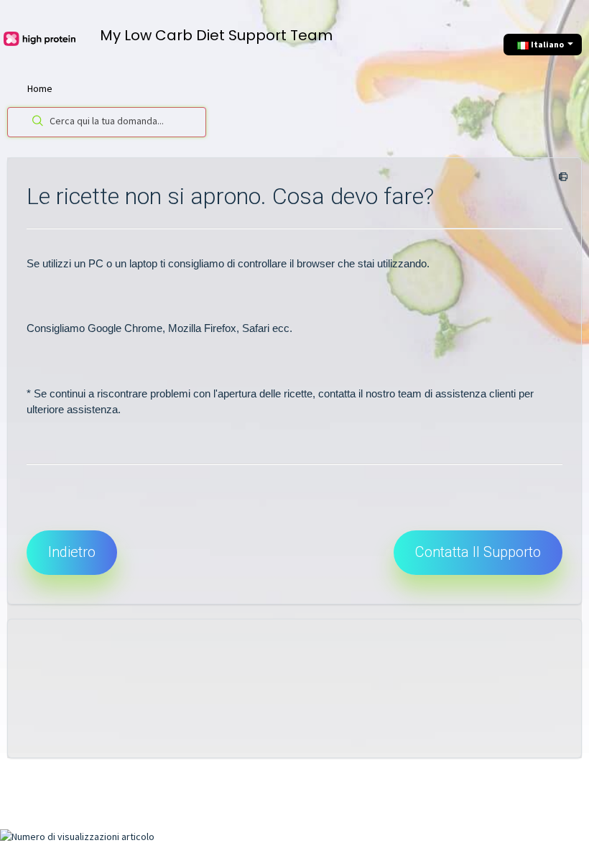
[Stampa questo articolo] (560, 177)
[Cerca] (35, 122)
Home (39, 88)
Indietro (72, 552)
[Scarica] (267, 416)
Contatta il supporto (478, 552)
